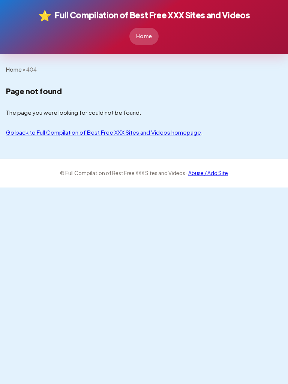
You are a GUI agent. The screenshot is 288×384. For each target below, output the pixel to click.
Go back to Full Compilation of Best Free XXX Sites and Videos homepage (103, 132)
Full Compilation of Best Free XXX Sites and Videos (144, 15)
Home (144, 36)
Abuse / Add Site (208, 173)
